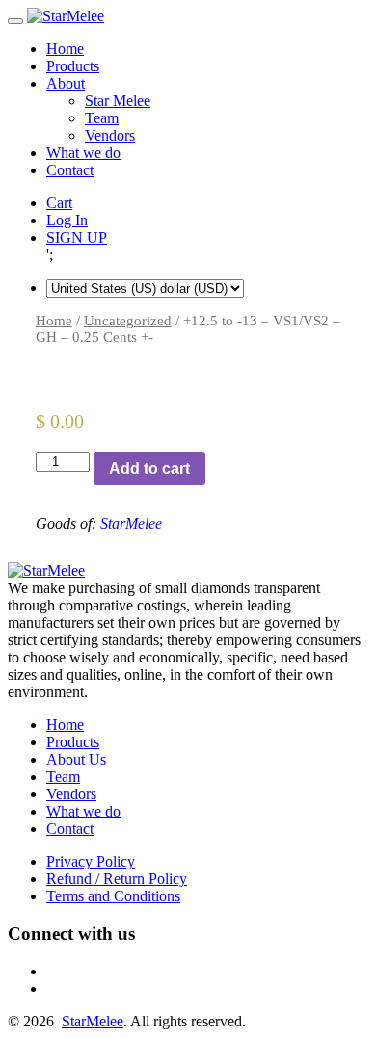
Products (72, 66)
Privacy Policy (90, 861)
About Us (76, 759)
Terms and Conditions (113, 896)
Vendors (110, 135)
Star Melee (117, 100)
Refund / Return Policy (116, 878)
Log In (67, 220)
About (65, 83)
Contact (70, 170)
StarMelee (131, 523)
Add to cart (149, 468)
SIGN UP (76, 237)
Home (65, 48)
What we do (83, 152)
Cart (59, 203)
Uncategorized (128, 320)
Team (102, 118)
